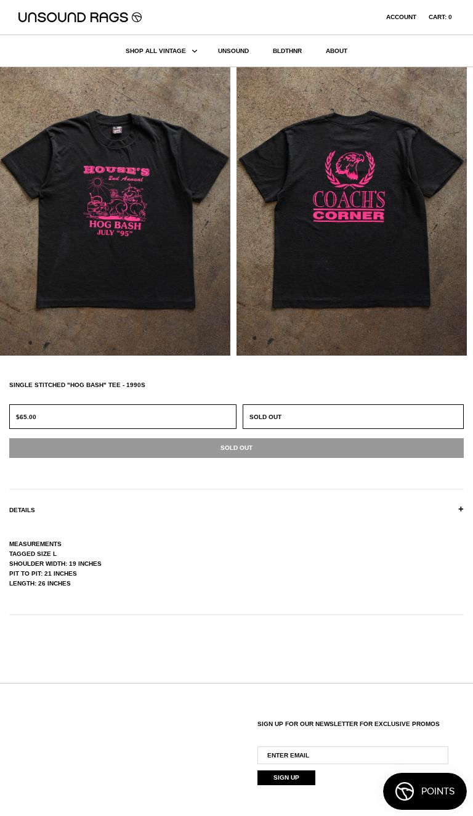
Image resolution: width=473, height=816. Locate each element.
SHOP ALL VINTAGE (156, 50)
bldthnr (287, 50)
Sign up (286, 777)
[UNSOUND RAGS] (80, 17)
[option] (118, 211)
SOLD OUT (265, 417)
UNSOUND (233, 50)
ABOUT (336, 50)
